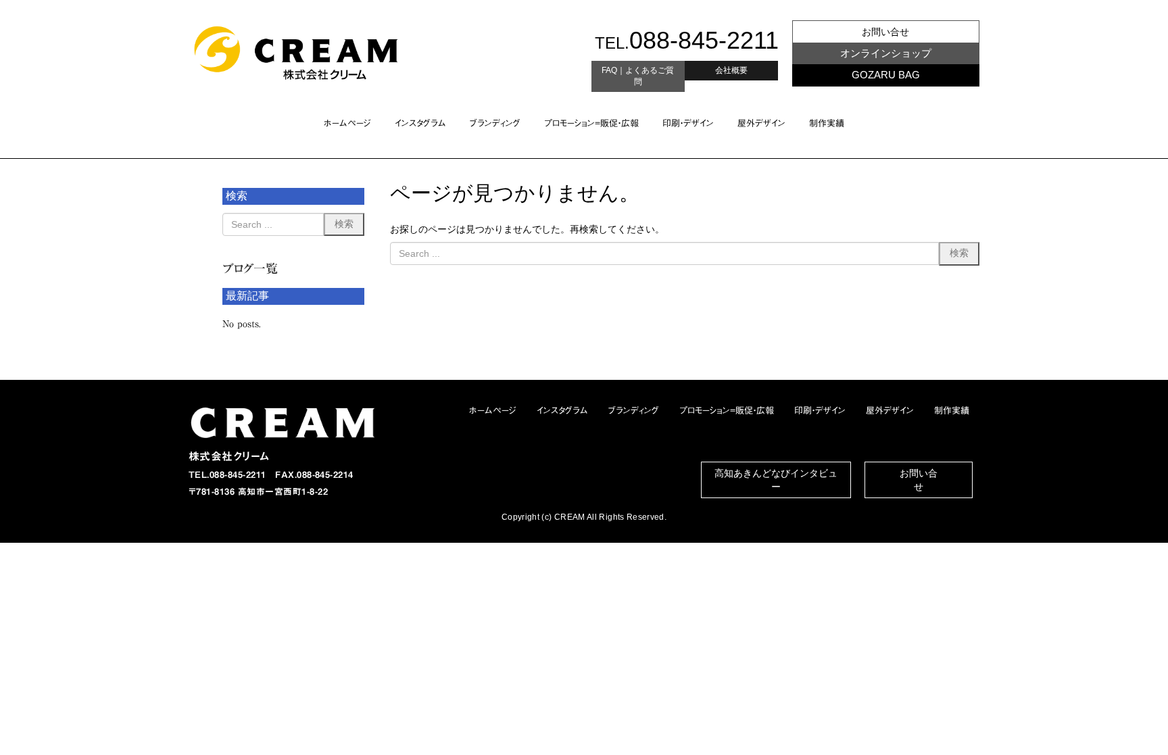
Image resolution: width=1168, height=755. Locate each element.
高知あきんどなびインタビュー (775, 480)
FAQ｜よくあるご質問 (638, 76)
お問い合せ (885, 31)
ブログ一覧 (250, 268)
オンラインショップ (885, 53)
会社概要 (731, 70)
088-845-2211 (704, 40)
